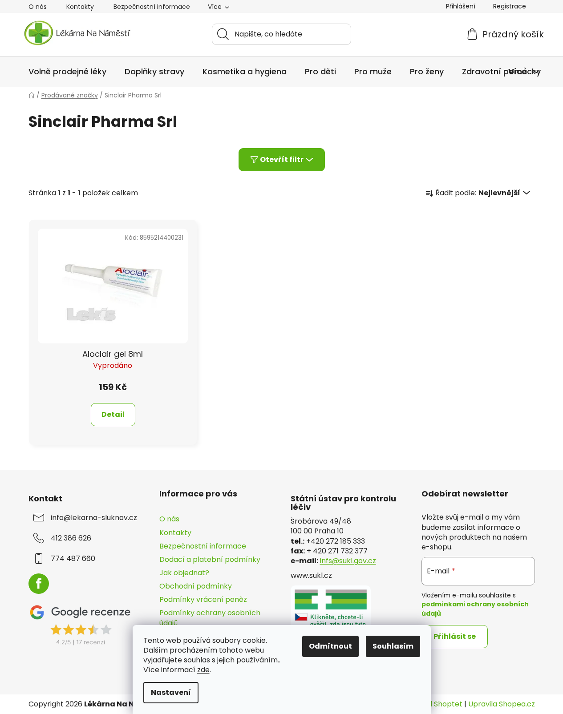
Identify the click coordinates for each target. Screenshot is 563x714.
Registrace (509, 6)
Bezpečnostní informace (151, 6)
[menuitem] (67, 71)
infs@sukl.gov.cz (348, 561)
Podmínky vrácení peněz (203, 599)
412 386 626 (71, 538)
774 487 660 (73, 559)
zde (203, 670)
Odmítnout (330, 646)
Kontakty (80, 6)
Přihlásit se (454, 636)
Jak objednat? (184, 573)
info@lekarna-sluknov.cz (94, 518)
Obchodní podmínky (195, 586)
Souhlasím (393, 646)
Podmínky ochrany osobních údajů (209, 618)
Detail (113, 414)
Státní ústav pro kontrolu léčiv (343, 503)
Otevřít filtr (282, 159)
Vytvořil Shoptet (433, 704)
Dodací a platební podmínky (209, 559)
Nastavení (171, 692)
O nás (37, 6)
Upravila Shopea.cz (501, 704)
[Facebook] (38, 583)
